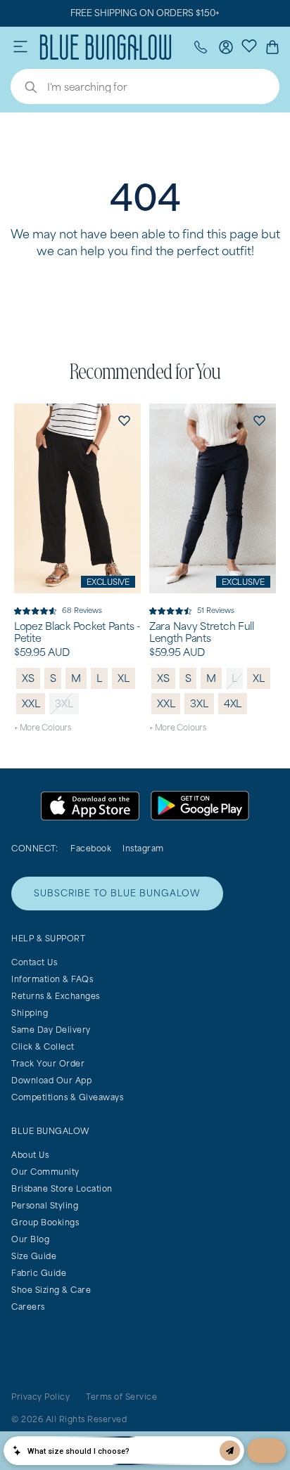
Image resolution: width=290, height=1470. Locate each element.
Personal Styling (44, 1205)
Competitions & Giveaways (67, 1097)
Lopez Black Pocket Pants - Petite (77, 632)
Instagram (143, 848)
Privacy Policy (40, 1396)
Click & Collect (43, 1046)
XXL (30, 703)
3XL (63, 703)
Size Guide (33, 1256)
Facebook (90, 848)
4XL (232, 703)
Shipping (29, 1012)
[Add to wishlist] (124, 420)
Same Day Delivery (51, 1029)
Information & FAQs (52, 979)
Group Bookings (45, 1222)
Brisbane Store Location (62, 1188)
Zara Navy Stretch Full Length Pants (201, 632)
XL (124, 678)
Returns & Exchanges (55, 995)
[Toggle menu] (20, 47)
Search (24, 89)
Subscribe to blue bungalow (117, 893)
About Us (30, 1154)
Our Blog (30, 1239)
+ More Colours (42, 727)
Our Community (45, 1171)
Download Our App (51, 1080)
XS (28, 678)
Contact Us (34, 962)
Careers (28, 1306)
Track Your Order (47, 1063)
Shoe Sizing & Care (51, 1289)
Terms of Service (121, 1396)
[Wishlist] (249, 45)
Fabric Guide (38, 1272)
